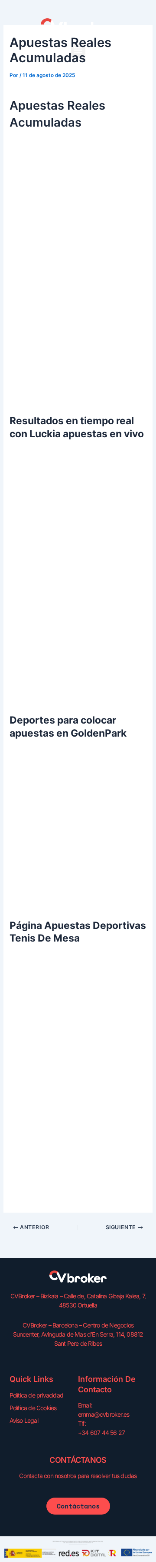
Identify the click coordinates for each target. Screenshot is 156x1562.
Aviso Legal (24, 1420)
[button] (78, 50)
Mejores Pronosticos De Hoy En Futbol (67, 1093)
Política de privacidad (36, 1395)
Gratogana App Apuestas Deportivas (63, 1104)
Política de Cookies (33, 1407)
